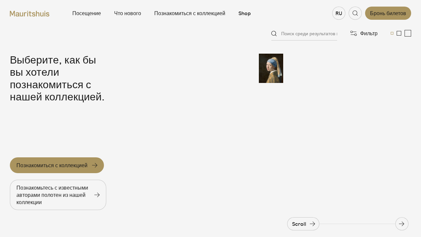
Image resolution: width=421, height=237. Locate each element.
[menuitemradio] (392, 33)
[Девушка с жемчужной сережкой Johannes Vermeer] (278, 68)
